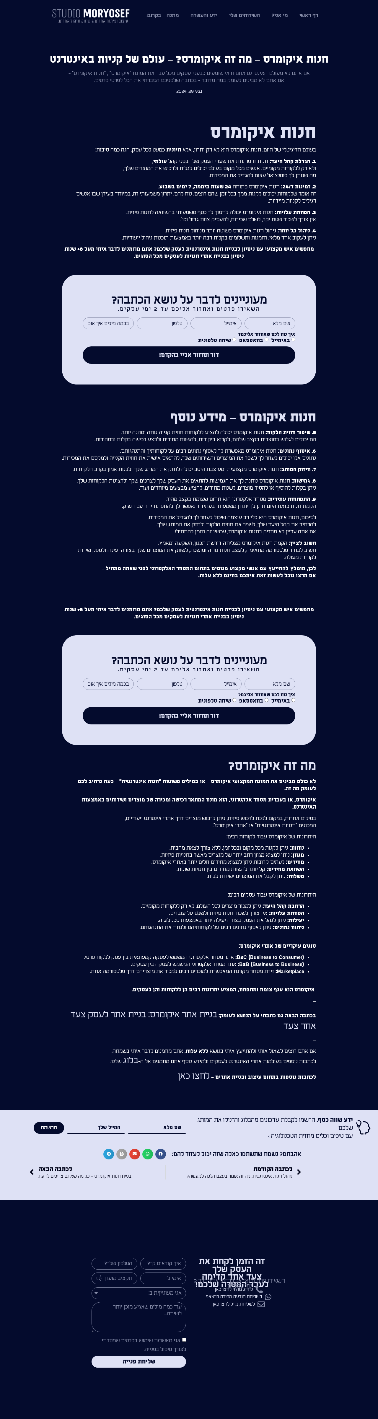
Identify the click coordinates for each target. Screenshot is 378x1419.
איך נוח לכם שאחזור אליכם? (266, 334)
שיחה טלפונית (214, 340)
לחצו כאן (194, 1076)
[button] (160, 1154)
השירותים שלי (244, 15)
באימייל (280, 340)
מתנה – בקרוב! (162, 15)
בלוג (130, 1060)
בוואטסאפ (251, 340)
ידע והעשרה (203, 15)
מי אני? (280, 15)
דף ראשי (308, 15)
